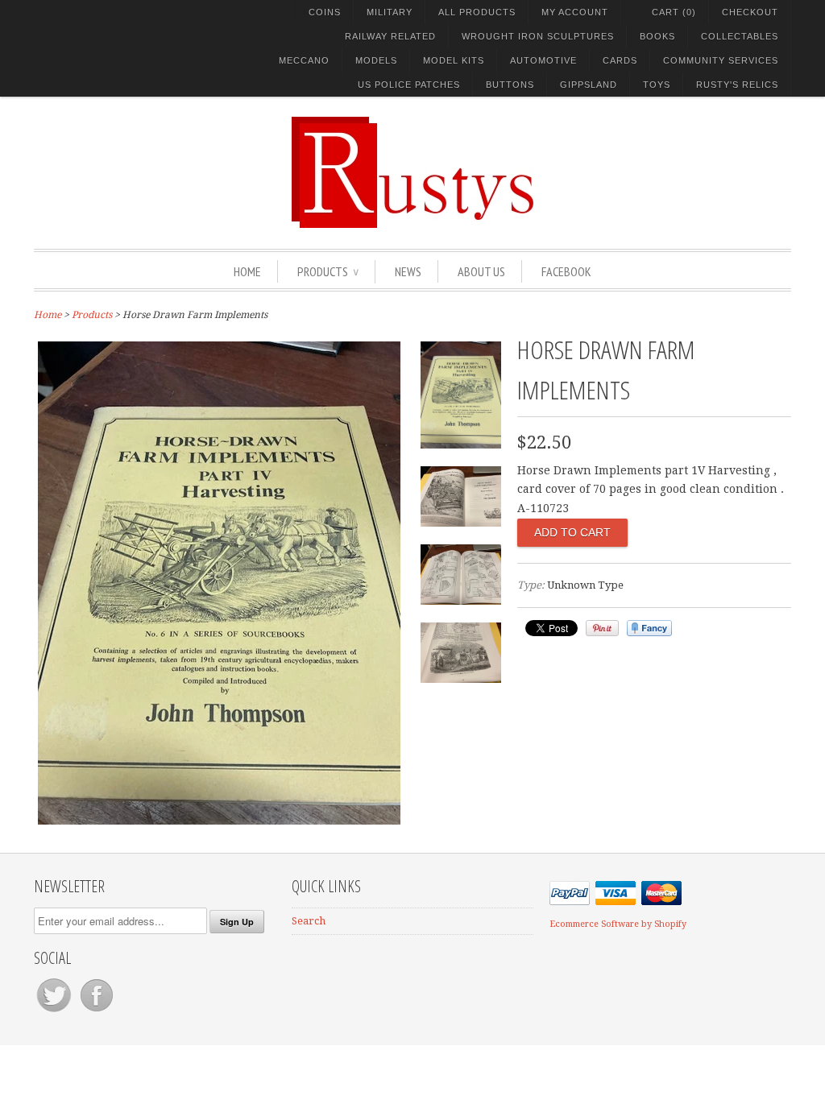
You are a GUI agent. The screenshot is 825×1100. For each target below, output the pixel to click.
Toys (656, 84)
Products (328, 271)
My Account (574, 12)
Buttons (510, 84)
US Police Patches (409, 84)
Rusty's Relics (737, 84)
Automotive (543, 60)
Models (376, 60)
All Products (477, 12)
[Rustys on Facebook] (97, 1012)
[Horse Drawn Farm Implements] (219, 820)
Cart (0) (674, 12)
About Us (481, 271)
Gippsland (588, 84)
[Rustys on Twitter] (55, 1012)
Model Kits (453, 60)
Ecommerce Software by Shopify (617, 924)
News (408, 271)
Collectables (739, 36)
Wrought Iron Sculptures (538, 36)
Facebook (566, 271)
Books (657, 36)
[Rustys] (412, 175)
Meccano (304, 60)
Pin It (602, 628)
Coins (325, 12)
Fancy (649, 628)
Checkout (750, 12)
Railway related (390, 36)
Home (247, 271)
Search (308, 921)
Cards (620, 60)
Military (389, 12)
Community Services (720, 60)
